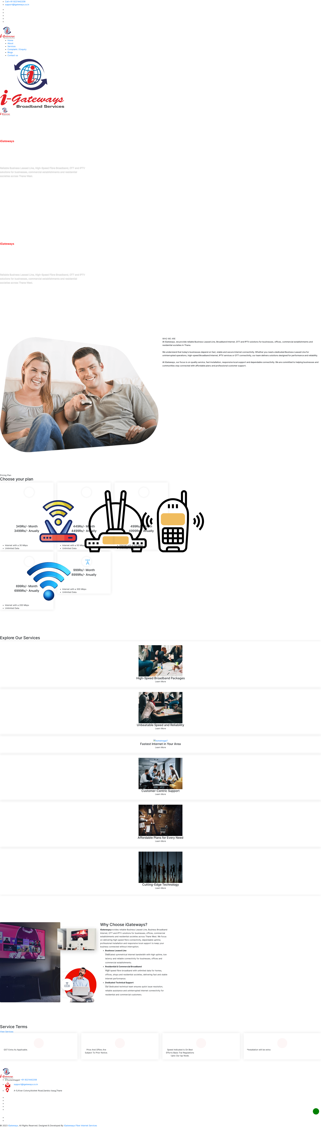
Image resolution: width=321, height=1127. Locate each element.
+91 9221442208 (29, 1079)
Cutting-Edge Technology (160, 884)
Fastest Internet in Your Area (160, 744)
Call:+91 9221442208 (15, 1)
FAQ (7, 1117)
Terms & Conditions (35, 1117)
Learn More (160, 681)
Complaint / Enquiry (17, 49)
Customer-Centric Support (160, 791)
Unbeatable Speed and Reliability (160, 725)
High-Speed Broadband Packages (160, 678)
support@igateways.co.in (17, 4)
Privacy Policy (17, 1117)
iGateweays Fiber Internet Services (80, 1125)
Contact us (13, 55)
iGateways (13, 1125)
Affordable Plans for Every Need (160, 837)
